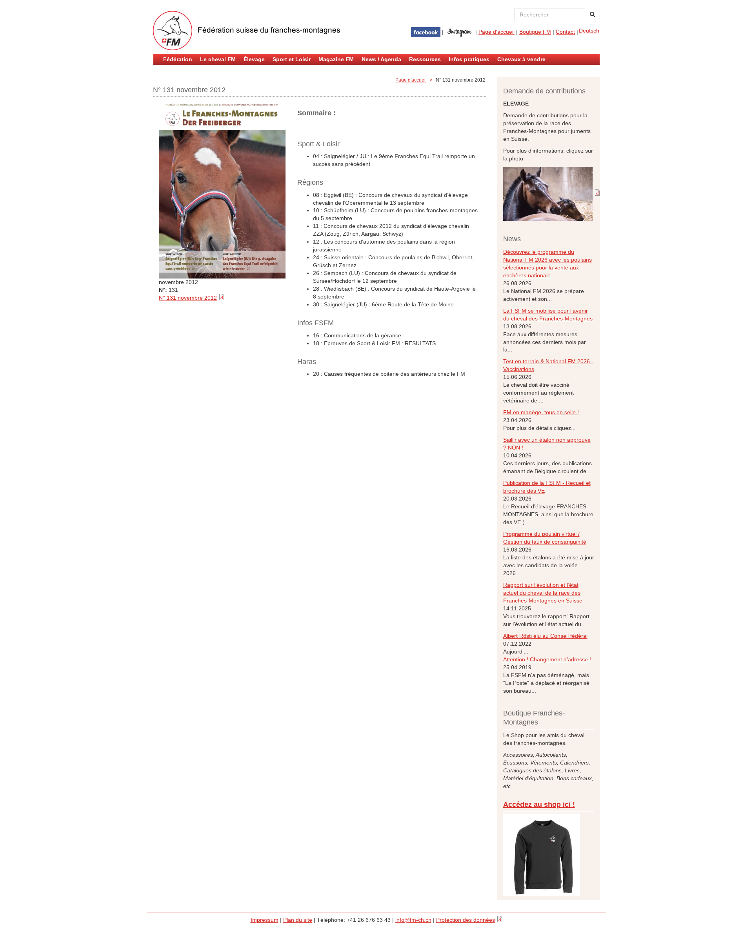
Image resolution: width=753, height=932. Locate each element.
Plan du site (297, 920)
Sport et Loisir (292, 59)
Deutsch (589, 30)
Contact (565, 32)
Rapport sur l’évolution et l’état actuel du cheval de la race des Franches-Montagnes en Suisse (542, 593)
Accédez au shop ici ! (539, 804)
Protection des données (465, 920)
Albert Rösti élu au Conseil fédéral (545, 636)
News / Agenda (381, 59)
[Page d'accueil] (247, 30)
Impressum (264, 920)
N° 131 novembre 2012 (188, 298)
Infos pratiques (469, 59)
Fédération (177, 59)
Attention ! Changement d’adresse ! (547, 659)
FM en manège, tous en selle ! (541, 412)
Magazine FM (336, 59)
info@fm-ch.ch (413, 920)
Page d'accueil (496, 32)
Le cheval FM (218, 59)
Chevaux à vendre (521, 59)
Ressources (425, 59)
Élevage (254, 59)
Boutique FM (535, 32)
